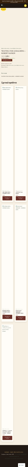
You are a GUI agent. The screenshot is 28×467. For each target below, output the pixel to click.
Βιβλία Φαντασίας (5, 48)
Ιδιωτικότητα (20, 458)
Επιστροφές (7, 458)
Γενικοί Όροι (14, 458)
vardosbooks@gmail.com (14, 456)
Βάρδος (6, 67)
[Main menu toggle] (25, 5)
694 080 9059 (24, 454)
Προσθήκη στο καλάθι (7, 60)
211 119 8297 (17, 454)
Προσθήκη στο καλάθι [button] (7, 198)
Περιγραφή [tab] (4, 73)
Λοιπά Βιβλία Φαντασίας (15, 48)
